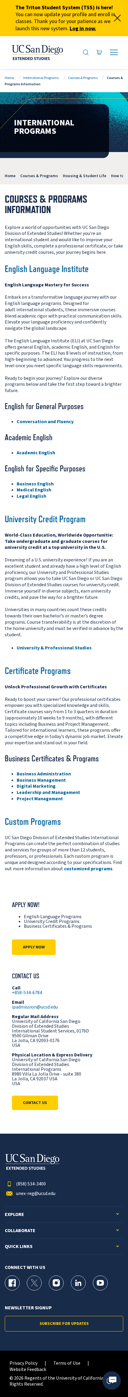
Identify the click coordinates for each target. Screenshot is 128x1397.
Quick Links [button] (18, 1246)
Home (9, 78)
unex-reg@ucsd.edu (35, 1194)
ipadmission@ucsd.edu (35, 1007)
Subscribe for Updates (64, 1324)
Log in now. (83, 28)
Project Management (40, 798)
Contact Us (35, 1103)
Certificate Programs (38, 670)
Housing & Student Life (84, 176)
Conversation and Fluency (45, 421)
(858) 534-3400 (31, 1184)
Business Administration (44, 774)
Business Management (41, 780)
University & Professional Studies (54, 648)
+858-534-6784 (27, 992)
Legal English (31, 496)
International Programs (41, 78)
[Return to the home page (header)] (37, 52)
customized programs (88, 868)
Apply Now (34, 947)
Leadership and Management (48, 792)
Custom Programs (33, 821)
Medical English (34, 490)
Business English (35, 484)
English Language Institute (47, 268)
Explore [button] (14, 1214)
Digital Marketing (36, 786)
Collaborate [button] (20, 1231)
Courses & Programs (83, 78)
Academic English (36, 453)
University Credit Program (45, 519)
